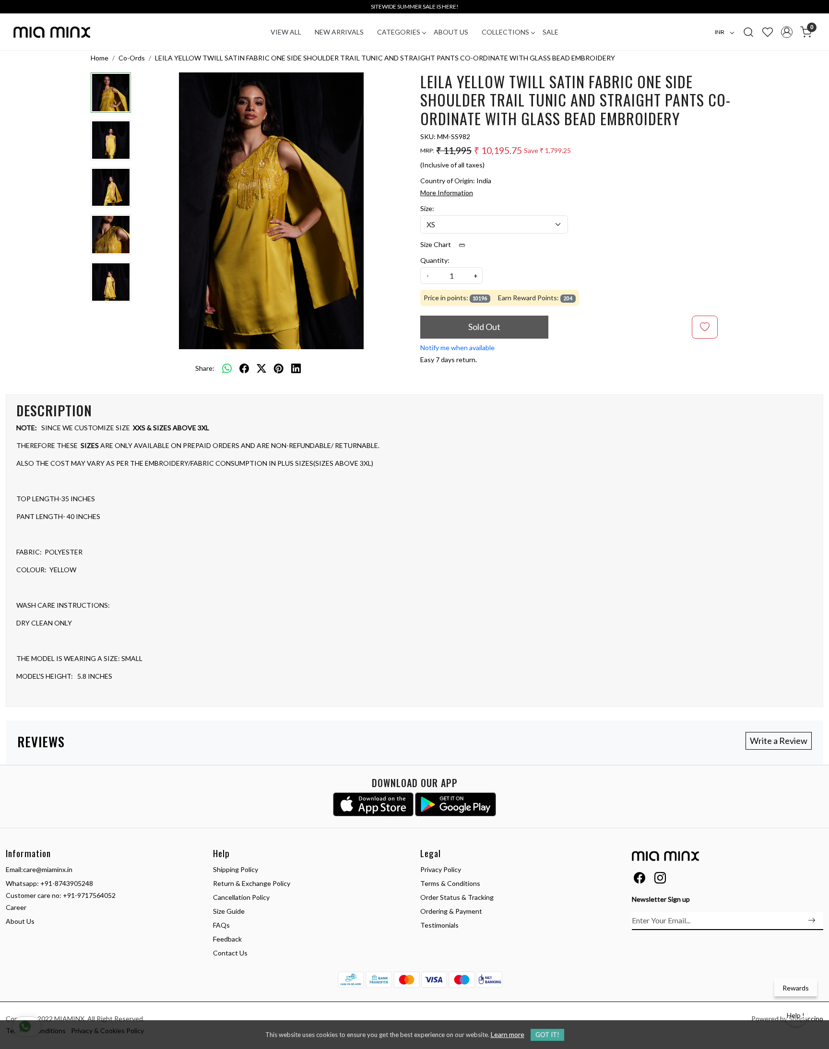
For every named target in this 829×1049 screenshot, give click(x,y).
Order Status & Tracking (457, 897)
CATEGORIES (398, 32)
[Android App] (455, 804)
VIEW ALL (286, 32)
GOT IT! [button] (547, 1034)
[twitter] (261, 368)
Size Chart (436, 244)
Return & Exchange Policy (251, 883)
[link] (748, 31)
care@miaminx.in (47, 869)
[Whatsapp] (227, 368)
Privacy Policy (440, 869)
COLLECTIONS (505, 32)
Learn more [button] (507, 1034)
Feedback (227, 939)
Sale (550, 32)
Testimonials (439, 925)
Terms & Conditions (450, 883)
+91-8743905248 (66, 883)
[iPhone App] (373, 804)
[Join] (811, 920)
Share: (204, 368)
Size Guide (229, 911)
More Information (446, 193)
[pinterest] (278, 368)
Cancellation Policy (241, 897)
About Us (451, 32)
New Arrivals (339, 32)
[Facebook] (639, 879)
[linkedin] (296, 368)
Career (16, 907)
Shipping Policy (235, 869)
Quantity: (435, 260)
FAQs (221, 925)
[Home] (51, 32)
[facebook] (244, 368)
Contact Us (230, 953)
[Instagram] (660, 879)
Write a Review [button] (778, 740)
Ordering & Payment (451, 911)
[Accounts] (786, 32)
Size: (427, 208)
